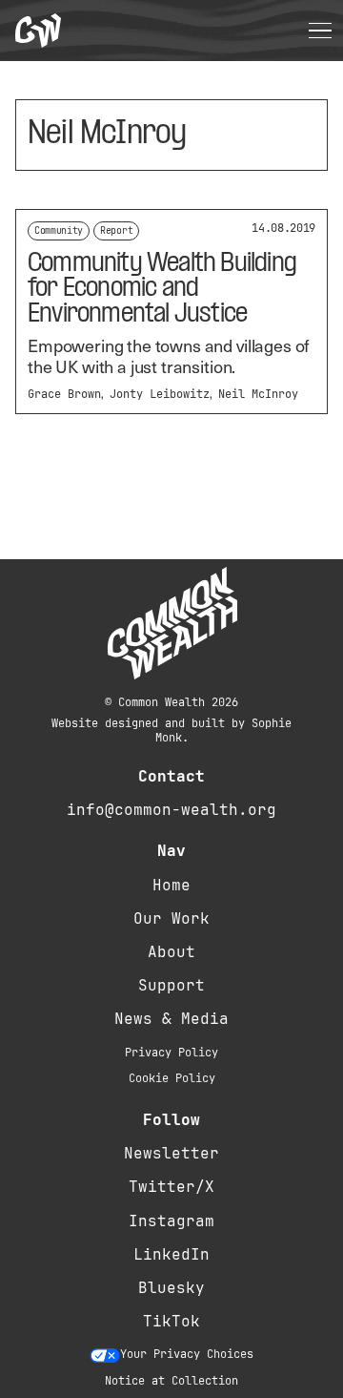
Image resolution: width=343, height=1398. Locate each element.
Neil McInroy (258, 394)
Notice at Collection (171, 1380)
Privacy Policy (171, 1052)
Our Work (171, 918)
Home (171, 885)
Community (58, 230)
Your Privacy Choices (186, 1354)
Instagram (171, 1221)
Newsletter (171, 1153)
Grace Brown (64, 394)
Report (116, 230)
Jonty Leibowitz (160, 394)
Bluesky (171, 1288)
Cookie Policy (172, 1078)
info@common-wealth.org (171, 810)
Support (171, 985)
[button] (320, 30)
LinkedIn (171, 1254)
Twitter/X (171, 1187)
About (171, 952)
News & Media (171, 1019)
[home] (38, 31)
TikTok (171, 1321)
